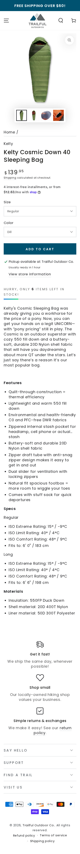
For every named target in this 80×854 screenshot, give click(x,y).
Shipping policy (42, 841)
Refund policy (24, 836)
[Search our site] (60, 20)
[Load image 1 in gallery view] (21, 115)
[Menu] (6, 20)
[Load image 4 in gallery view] (58, 115)
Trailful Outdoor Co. (39, 825)
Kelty (8, 143)
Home (9, 132)
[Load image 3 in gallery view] (46, 115)
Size (7, 202)
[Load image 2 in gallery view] (34, 115)
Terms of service (53, 835)
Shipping (10, 177)
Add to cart (40, 249)
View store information (30, 274)
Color (8, 222)
